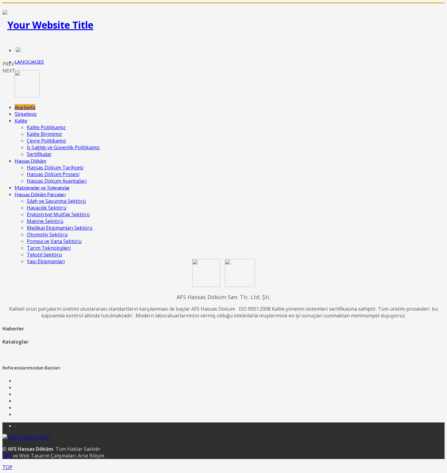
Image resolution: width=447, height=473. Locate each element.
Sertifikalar (39, 154)
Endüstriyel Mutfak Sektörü (58, 214)
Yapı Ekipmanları (46, 261)
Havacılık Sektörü (46, 207)
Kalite (21, 120)
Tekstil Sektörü (44, 254)
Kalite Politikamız (46, 127)
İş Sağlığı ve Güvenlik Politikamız (63, 147)
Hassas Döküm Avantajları (57, 181)
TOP (7, 467)
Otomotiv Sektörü (47, 234)
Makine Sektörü (45, 221)
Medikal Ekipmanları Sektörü (59, 227)
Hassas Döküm (30, 161)
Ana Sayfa (25, 107)
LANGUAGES (29, 62)
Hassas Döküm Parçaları (40, 194)
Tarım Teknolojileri (49, 248)
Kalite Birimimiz (44, 134)
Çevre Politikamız (46, 140)
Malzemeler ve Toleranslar (42, 187)
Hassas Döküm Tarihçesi (55, 167)
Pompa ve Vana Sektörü (54, 241)
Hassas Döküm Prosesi (53, 174)
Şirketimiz (26, 114)
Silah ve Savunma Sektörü (56, 201)
